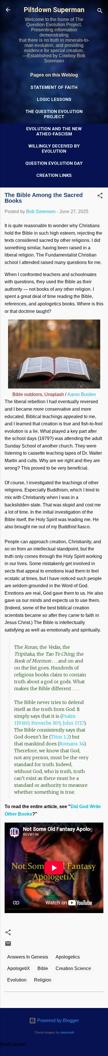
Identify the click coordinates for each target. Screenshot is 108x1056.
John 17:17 (73, 723)
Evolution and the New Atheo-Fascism (54, 131)
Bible (42, 968)
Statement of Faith (54, 87)
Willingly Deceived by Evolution (54, 149)
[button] (99, 196)
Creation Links (54, 175)
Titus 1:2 (60, 737)
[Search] (99, 11)
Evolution (16, 979)
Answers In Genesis (27, 956)
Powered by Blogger (57, 1020)
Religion (42, 979)
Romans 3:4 (71, 744)
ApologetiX (18, 968)
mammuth (67, 1032)
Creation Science (73, 968)
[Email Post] (8, 945)
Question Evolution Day (54, 163)
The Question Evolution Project (54, 114)
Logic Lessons (54, 99)
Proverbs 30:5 (45, 723)
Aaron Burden (81, 394)
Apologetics (68, 956)
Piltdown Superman (54, 10)
